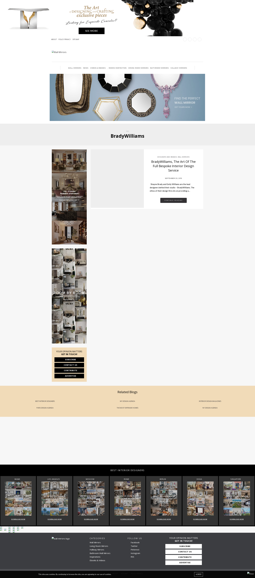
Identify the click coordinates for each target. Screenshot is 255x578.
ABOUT (54, 39)
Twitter (134, 546)
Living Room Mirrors (99, 546)
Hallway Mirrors (179, 68)
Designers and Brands (167, 157)
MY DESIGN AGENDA (127, 401)
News (85, 68)
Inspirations (95, 556)
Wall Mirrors (74, 68)
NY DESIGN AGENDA (210, 408)
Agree (198, 574)
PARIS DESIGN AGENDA (45, 408)
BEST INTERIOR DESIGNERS (45, 401)
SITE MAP (76, 39)
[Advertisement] (79, 443)
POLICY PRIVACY (65, 39)
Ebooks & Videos (97, 560)
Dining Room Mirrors (138, 68)
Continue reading (173, 200)
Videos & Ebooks (98, 68)
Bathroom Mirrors (159, 68)
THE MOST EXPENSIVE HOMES (127, 408)
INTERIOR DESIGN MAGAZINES (210, 401)
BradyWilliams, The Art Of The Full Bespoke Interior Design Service (173, 166)
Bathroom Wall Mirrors (100, 553)
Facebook (134, 542)
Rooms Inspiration (118, 68)
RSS (132, 556)
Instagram (135, 553)
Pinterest (134, 549)
